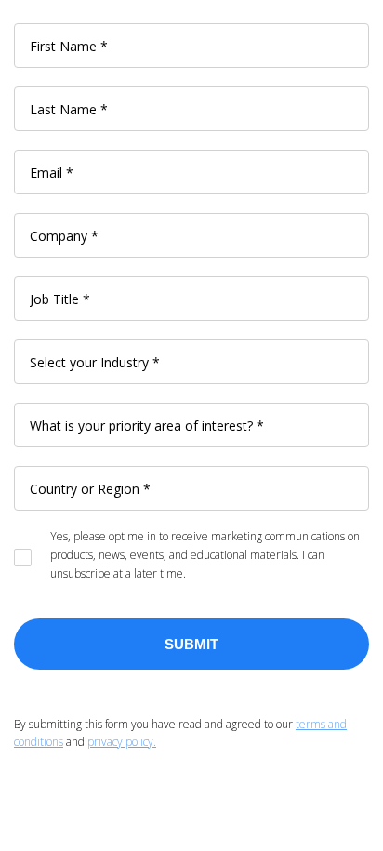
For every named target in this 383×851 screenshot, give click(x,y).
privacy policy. (121, 742)
